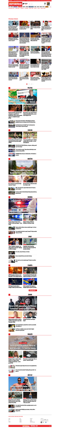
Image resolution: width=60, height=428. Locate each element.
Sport (20, 418)
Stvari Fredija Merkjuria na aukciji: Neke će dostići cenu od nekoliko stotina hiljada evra (26, 325)
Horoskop (22, 8)
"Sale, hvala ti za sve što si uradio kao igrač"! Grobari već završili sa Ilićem (26, 261)
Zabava (38, 6)
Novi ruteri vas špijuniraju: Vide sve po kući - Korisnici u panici (30, 359)
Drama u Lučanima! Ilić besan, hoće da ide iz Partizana (24, 256)
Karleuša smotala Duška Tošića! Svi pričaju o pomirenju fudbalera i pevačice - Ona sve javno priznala (22, 388)
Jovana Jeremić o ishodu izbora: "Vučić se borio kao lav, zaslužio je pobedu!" (24, 78)
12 (31, 84)
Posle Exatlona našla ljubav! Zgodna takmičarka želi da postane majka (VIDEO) (15, 141)
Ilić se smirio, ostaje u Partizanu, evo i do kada (22, 251)
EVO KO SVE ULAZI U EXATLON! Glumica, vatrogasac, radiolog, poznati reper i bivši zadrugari (26, 146)
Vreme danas (17, 8)
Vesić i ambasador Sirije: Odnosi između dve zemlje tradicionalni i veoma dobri (12, 78)
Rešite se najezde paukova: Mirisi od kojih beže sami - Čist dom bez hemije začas (23, 347)
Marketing (31, 418)
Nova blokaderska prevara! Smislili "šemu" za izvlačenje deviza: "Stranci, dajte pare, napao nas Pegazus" (25, 125)
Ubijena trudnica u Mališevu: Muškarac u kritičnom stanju (28, 222)
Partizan (24, 244)
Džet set (43, 6)
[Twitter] (42, 419)
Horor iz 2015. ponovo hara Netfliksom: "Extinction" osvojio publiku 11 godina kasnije (22, 307)
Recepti (35, 8)
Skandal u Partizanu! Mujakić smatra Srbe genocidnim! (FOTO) (35, 52)
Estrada (23, 384)
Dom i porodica (23, 343)
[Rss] (46, 419)
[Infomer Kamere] (26, 4)
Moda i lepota (11, 357)
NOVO (9, 6)
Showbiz (23, 303)
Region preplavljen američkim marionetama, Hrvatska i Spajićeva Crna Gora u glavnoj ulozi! (35, 78)
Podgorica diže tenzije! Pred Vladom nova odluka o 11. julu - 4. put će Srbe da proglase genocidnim (24, 27)
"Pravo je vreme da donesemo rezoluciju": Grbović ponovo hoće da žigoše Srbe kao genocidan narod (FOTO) (46, 28)
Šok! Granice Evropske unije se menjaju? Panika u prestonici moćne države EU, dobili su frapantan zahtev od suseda (15, 286)
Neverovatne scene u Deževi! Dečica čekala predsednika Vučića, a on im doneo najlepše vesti (30, 114)
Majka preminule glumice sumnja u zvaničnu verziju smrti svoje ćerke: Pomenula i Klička (15, 321)
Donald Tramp (43, 8)
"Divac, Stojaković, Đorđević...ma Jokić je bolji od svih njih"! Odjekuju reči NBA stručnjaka (15, 248)
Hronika (27, 6)
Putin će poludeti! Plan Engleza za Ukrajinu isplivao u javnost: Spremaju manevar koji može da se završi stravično (30, 286)
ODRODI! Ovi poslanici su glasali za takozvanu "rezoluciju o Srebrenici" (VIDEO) (35, 27)
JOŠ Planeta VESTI (32, 290)
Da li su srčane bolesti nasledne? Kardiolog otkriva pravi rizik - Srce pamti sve (26, 370)
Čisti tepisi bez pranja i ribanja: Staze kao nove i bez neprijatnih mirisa (26, 365)
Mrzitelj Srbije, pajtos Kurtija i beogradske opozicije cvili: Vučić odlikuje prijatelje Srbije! (34, 39)
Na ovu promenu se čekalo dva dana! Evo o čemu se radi (30, 184)
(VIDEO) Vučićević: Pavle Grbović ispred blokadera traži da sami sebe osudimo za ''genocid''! (13, 39)
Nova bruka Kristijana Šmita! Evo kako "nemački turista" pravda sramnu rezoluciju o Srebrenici (35, 66)
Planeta (35, 6)
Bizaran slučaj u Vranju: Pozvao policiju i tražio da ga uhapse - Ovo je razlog (15, 223)
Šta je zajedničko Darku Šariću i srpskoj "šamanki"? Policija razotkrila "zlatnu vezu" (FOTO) (26, 232)
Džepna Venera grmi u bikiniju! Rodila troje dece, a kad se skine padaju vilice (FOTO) (14, 401)
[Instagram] (43, 419)
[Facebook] (41, 419)
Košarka (10, 244)
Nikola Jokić (31, 8)
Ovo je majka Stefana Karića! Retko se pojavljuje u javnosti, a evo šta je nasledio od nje (26, 406)
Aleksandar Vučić (11, 8)
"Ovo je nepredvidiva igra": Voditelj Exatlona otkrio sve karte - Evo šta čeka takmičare (30, 141)
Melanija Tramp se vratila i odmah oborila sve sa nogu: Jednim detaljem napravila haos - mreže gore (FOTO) (14, 361)
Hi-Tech (24, 357)
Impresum (31, 421)
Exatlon (10, 138)
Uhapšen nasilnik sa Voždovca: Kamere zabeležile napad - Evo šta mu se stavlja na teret (26, 228)
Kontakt (31, 420)
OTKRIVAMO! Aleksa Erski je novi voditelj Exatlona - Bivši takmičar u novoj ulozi (26, 154)
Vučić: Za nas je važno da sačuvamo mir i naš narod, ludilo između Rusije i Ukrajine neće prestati (13, 66)
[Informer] (30, 4)
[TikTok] (47, 419)
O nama (31, 419)
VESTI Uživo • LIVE (34, 426)
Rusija (39, 8)
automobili (26, 8)
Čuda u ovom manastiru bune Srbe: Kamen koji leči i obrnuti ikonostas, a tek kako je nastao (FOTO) (23, 171)
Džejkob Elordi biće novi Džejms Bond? (29, 320)
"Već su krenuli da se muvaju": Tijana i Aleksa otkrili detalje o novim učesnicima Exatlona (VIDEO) (26, 150)
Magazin (41, 6)
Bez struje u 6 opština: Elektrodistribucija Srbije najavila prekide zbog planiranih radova (26, 192)
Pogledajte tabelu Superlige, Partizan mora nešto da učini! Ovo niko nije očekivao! (29, 248)
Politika (11, 6)
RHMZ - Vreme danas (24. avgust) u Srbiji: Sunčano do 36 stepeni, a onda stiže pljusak (26, 188)
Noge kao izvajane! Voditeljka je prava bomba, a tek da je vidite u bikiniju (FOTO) (25, 410)
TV (8, 420)
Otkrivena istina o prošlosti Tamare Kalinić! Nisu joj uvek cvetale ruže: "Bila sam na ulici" (29, 401)
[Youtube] (45, 419)
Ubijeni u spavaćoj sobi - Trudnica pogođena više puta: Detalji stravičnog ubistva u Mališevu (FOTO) (22, 210)
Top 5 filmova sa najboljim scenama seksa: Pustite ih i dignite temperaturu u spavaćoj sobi (25, 330)
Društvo (24, 6)
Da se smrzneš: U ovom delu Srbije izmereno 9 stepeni (14, 184)
